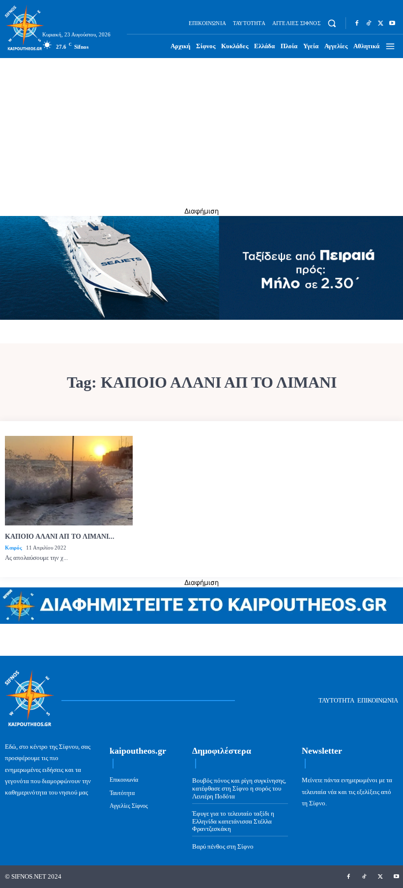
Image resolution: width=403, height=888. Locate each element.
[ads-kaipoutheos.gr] (201, 621)
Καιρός (13, 548)
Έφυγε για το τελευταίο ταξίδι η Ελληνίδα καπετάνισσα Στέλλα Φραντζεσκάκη (233, 821)
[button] (332, 23)
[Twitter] (380, 23)
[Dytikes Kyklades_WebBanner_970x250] (201, 317)
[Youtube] (392, 23)
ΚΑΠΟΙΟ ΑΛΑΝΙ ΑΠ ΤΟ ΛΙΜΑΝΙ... (60, 536)
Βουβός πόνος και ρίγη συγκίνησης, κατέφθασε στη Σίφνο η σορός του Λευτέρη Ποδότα (239, 788)
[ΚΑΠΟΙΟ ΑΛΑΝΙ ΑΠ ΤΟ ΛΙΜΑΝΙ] (69, 480)
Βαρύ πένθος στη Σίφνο (223, 846)
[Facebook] (357, 23)
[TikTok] (368, 23)
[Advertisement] (201, 132)
